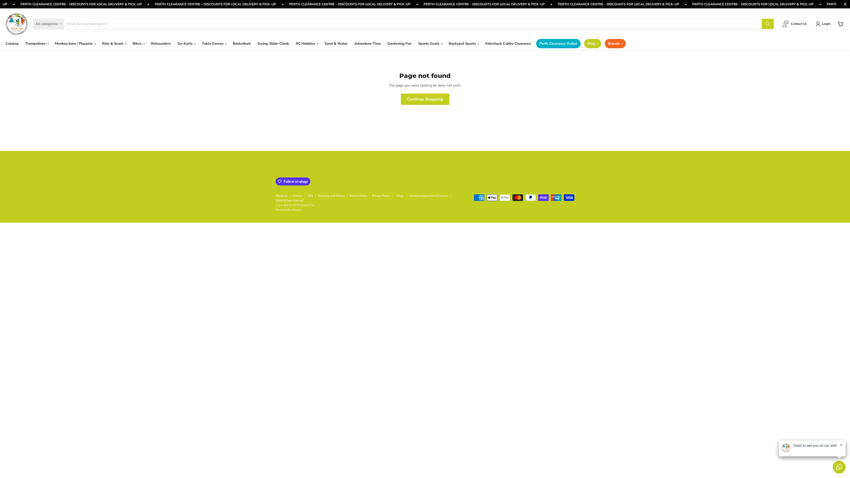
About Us (282, 196)
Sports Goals (429, 43)
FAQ (310, 196)
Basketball (242, 43)
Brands (614, 43)
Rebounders (161, 43)
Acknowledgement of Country (429, 196)
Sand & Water (336, 43)
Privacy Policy (381, 196)
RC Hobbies (306, 43)
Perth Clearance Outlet (558, 43)
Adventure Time (367, 43)
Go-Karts (185, 43)
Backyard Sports (463, 43)
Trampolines (35, 43)
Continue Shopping (425, 99)
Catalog (12, 43)
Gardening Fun (399, 43)
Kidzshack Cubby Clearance (508, 43)
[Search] (768, 24)
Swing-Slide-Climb (273, 43)
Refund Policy (358, 196)
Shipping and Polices (331, 196)
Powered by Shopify (289, 210)
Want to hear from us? (290, 200)
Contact (297, 196)
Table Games (213, 43)
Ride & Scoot (113, 43)
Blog (591, 43)
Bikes (138, 43)
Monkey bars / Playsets (74, 43)
